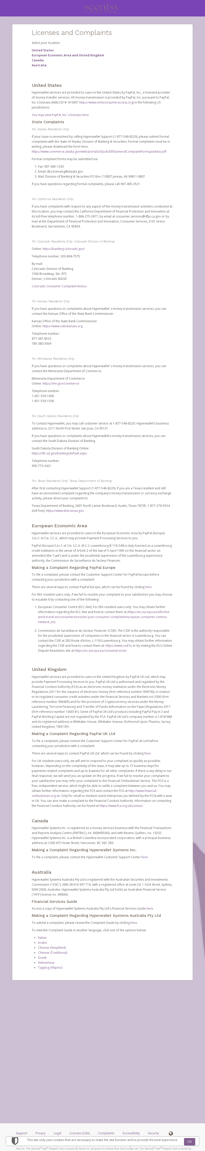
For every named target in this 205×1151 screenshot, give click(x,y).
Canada (38, 60)
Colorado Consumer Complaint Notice (59, 286)
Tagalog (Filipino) (50, 967)
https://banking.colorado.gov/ (63, 249)
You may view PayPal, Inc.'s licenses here (60, 115)
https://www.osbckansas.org (62, 326)
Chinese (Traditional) (52, 952)
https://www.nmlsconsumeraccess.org (106, 102)
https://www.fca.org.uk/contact (121, 806)
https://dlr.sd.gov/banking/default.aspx (59, 453)
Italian (42, 938)
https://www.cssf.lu (119, 645)
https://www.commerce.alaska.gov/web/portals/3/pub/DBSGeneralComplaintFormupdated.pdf (99, 151)
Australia (39, 65)
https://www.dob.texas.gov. (65, 511)
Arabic (42, 943)
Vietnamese (46, 962)
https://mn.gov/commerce (60, 383)
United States (43, 50)
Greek (42, 957)
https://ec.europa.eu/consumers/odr (100, 650)
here (148, 587)
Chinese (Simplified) (52, 947)
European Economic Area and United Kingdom (68, 55)
